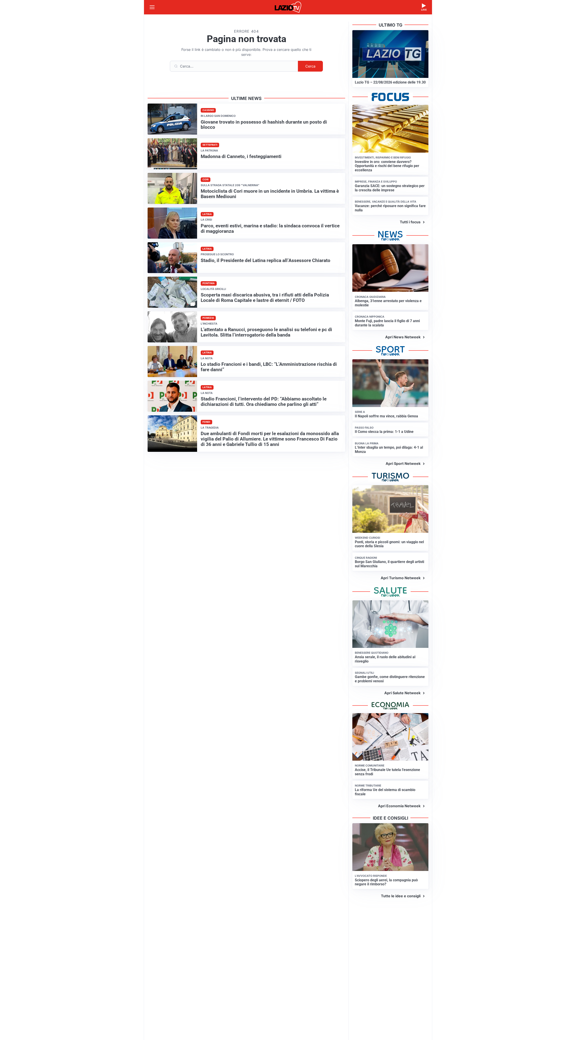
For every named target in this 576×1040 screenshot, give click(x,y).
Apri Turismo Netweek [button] (401, 578)
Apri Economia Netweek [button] (399, 806)
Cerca (310, 66)
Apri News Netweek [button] (403, 337)
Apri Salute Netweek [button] (402, 693)
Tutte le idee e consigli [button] (401, 896)
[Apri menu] (152, 7)
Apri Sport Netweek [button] (403, 463)
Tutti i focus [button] (410, 222)
